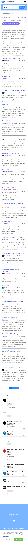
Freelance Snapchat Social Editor (11, 58)
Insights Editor (6, 137)
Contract (18, 20)
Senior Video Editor (7, 121)
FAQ (12, 528)
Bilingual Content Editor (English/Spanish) (13, 253)
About (16, 528)
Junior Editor (5, 104)
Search (22, 7)
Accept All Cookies (18, 539)
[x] (13, 521)
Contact (21, 528)
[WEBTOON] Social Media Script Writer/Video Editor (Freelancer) (11, 350)
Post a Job (7, 528)
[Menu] (25, 2)
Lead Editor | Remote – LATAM (10, 153)
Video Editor (5, 169)
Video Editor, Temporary (9, 187)
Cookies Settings (8, 539)
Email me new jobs (11, 23)
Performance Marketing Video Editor (12, 237)
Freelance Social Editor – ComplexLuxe (13, 367)
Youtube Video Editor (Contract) (11, 317)
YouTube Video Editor (8, 221)
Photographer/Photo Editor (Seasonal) (12, 301)
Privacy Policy (6, 536)
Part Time (6, 20)
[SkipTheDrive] (7, 2)
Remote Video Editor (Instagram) (11, 334)
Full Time (12, 20)
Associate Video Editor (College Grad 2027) (14, 90)
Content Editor (6, 76)
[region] (14, 536)
